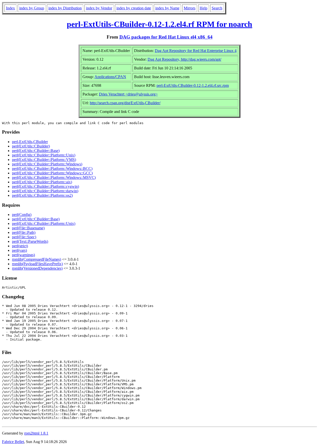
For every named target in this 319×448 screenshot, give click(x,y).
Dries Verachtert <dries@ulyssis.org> (128, 94)
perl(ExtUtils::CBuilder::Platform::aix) (42, 182)
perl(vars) (19, 250)
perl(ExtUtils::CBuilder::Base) (36, 151)
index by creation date (133, 8)
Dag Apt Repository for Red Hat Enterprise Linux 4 (196, 51)
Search (217, 8)
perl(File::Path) (23, 232)
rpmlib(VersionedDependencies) (37, 268)
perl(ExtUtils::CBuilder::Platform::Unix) (43, 155)
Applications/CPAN (110, 77)
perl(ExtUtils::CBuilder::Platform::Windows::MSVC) (54, 177)
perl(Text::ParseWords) (30, 241)
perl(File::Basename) (28, 228)
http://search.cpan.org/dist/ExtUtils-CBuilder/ (125, 103)
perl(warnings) (23, 255)
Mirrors (189, 8)
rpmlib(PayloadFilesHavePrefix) (37, 264)
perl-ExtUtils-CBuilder (30, 142)
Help (203, 8)
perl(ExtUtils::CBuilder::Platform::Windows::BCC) (52, 168)
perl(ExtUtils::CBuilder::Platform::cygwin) (45, 186)
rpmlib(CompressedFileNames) (36, 259)
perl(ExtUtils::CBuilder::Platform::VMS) (44, 159)
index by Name (167, 8)
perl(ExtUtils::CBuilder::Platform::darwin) (45, 191)
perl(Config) (21, 214)
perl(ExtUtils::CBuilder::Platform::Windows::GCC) (52, 173)
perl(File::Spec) (24, 237)
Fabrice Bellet (13, 442)
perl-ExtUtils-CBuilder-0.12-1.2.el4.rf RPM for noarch (159, 24)
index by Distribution (65, 8)
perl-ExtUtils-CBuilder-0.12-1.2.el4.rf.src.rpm (193, 85)
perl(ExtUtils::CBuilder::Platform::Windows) (47, 164)
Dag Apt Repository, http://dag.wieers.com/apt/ (184, 59)
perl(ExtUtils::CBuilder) (31, 146)
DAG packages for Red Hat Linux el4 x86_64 (166, 37)
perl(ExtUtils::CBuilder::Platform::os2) (42, 195)
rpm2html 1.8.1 (36, 433)
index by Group (31, 8)
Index (10, 8)
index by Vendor (99, 8)
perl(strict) (20, 246)
